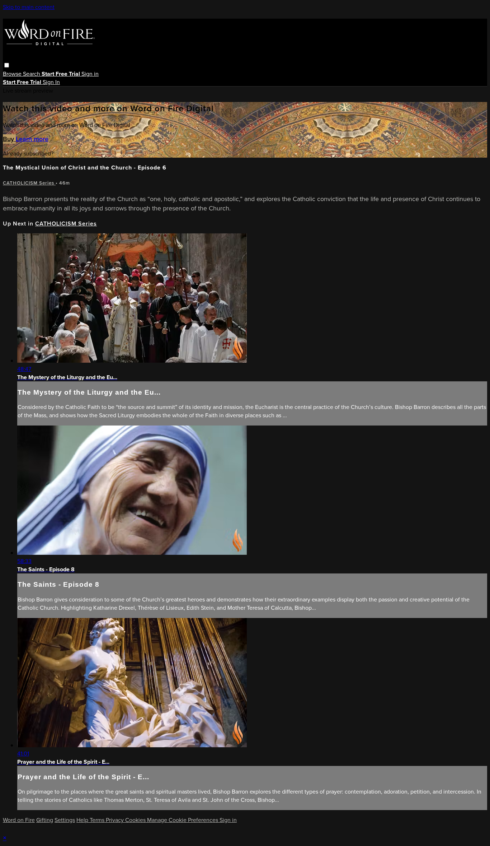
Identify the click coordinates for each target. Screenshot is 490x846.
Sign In (51, 82)
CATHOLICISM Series (29, 183)
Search (32, 74)
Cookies (136, 820)
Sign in (90, 74)
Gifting (44, 820)
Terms (98, 820)
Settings (65, 820)
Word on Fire (19, 820)
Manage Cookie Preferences (183, 820)
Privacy (115, 820)
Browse (13, 74)
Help (83, 820)
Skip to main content (29, 7)
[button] (6, 65)
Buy (9, 139)
